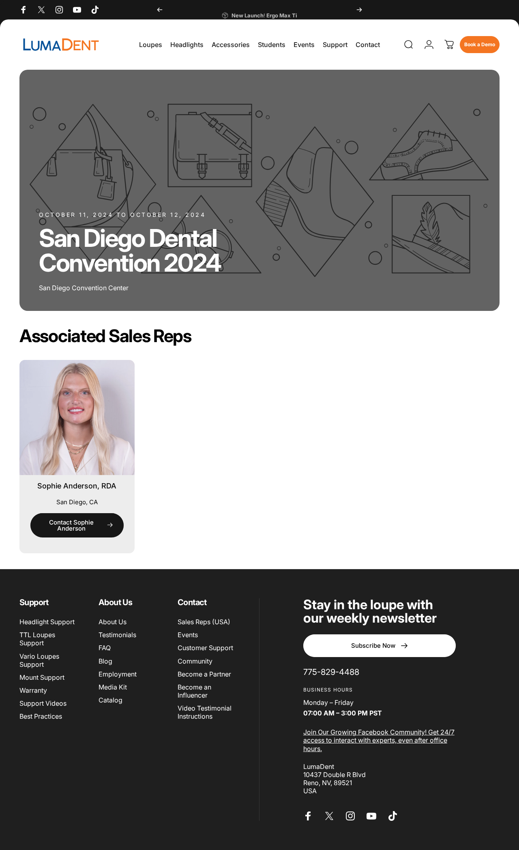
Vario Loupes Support (39, 660)
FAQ (105, 648)
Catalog (110, 700)
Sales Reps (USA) (204, 622)
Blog (105, 661)
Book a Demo (479, 44)
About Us (113, 622)
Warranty (33, 690)
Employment (118, 674)
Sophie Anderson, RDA (76, 486)
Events (188, 635)
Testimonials (117, 635)
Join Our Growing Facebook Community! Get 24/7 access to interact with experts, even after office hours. (379, 740)
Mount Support (41, 677)
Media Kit (113, 687)
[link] (331, 672)
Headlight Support (47, 622)
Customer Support (205, 648)
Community (195, 661)
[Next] (359, 9)
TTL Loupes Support (37, 639)
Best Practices (40, 716)
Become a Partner (204, 674)
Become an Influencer (194, 691)
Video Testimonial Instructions (205, 712)
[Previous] (160, 9)
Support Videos (42, 703)
